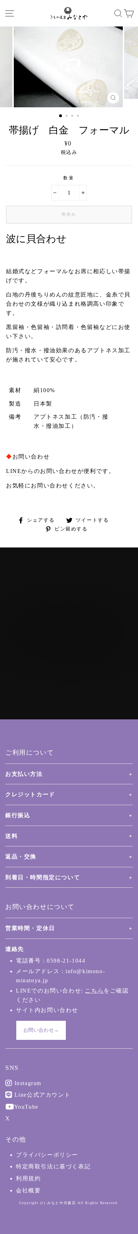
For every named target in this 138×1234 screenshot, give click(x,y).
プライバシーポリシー (47, 1155)
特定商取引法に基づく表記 (53, 1166)
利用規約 (28, 1178)
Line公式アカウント (41, 1095)
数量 (68, 177)
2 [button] (67, 116)
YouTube (25, 1107)
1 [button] (61, 116)
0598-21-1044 (66, 961)
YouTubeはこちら (73, 662)
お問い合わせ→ (41, 1030)
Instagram (26, 1083)
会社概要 (28, 1190)
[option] (69, 66)
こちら (94, 991)
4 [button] (78, 116)
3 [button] (73, 116)
